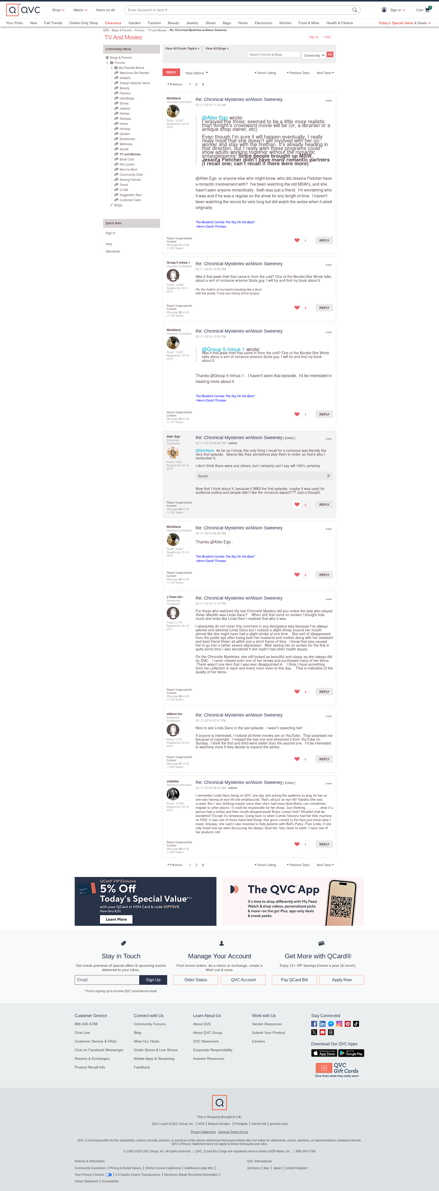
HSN (201, 1124)
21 (180, 245)
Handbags (127, 98)
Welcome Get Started (134, 72)
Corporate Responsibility (212, 1050)
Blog (137, 1033)
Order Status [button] (195, 980)
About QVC (202, 1024)
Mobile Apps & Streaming (154, 1058)
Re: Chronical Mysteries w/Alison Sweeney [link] (198, 30)
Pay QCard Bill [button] (294, 980)
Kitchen (285, 23)
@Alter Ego (215, 117)
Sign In (314, 37)
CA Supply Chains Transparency (137, 1175)
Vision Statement (86, 1181)
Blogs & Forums (122, 30)
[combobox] (237, 10)
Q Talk (124, 189)
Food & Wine (309, 23)
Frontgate (241, 1124)
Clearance (113, 23)
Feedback (142, 1067)
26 (180, 696)
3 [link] (203, 84)
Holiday (125, 128)
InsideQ (125, 78)
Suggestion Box (131, 194)
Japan (277, 1168)
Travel (124, 184)
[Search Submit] (355, 9)
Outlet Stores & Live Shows (156, 1050)
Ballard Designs (219, 1124)
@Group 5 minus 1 (223, 349)
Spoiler (203, 476)
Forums (140, 30)
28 (180, 848)
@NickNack (205, 450)
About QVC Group (207, 1033)
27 (180, 763)
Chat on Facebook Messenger (99, 1050)
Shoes (211, 23)
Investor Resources (208, 1058)
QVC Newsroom (206, 1041)
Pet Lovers (127, 164)
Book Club (127, 159)
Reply (324, 240)
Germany (253, 1168)
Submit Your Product (268, 1033)
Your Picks (14, 23)
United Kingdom (296, 1168)
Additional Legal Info (198, 1168)
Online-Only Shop (83, 23)
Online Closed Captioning (163, 1168)
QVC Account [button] (243, 980)
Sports (124, 149)
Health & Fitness (339, 23)
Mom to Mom (128, 169)
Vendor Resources (267, 1024)
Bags (227, 23)
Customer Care (130, 200)
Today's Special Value (135, 83)
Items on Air (105, 10)
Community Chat (131, 174)
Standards (113, 251)
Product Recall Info (90, 1067)
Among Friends (130, 179)
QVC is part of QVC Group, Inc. (173, 1124)
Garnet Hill (259, 1124)
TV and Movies (157, 30)
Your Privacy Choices (89, 1175)
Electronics (263, 23)
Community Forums (150, 1024)
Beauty (173, 23)
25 (180, 579)
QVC (106, 30)
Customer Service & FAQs (96, 1041)
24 (180, 509)
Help (327, 37)
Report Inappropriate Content (179, 239)
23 (180, 418)
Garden (135, 23)
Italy (266, 1168)
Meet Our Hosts (146, 1041)
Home (243, 23)
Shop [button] (56, 10)
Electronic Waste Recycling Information (191, 1175)
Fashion (154, 23)
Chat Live (82, 1033)
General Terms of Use (233, 1132)
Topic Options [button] (194, 73)
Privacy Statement (203, 1132)
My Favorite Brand (131, 67)
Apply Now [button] (342, 980)
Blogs (118, 205)
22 (180, 312)
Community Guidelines (90, 1168)
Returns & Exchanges (92, 1058)
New (33, 23)
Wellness (126, 144)
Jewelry (192, 23)
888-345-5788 (86, 1024)
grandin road (279, 1124)
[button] (385, 10)
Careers (258, 1041)
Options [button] (328, 100)
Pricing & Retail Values (125, 1168)
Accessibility (110, 1181)
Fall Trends (53, 23)
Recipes (125, 118)
